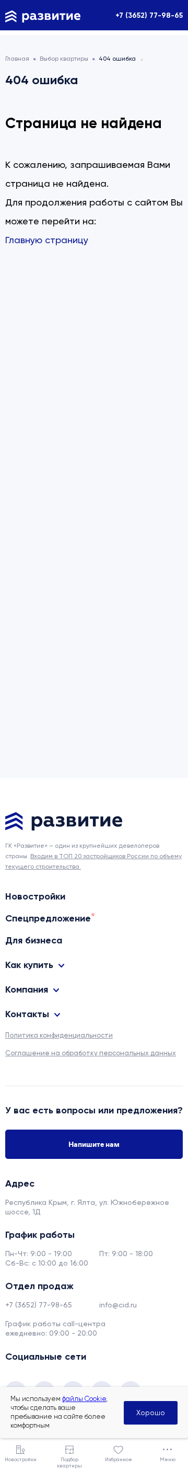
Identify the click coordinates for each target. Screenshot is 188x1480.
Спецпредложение (48, 918)
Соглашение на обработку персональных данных (90, 1053)
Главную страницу (46, 239)
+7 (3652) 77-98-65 (149, 15)
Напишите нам (94, 1144)
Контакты (27, 1014)
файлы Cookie (84, 1399)
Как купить (29, 965)
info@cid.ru (118, 1305)
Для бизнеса (33, 940)
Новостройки (35, 896)
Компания (26, 989)
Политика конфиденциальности (59, 1035)
